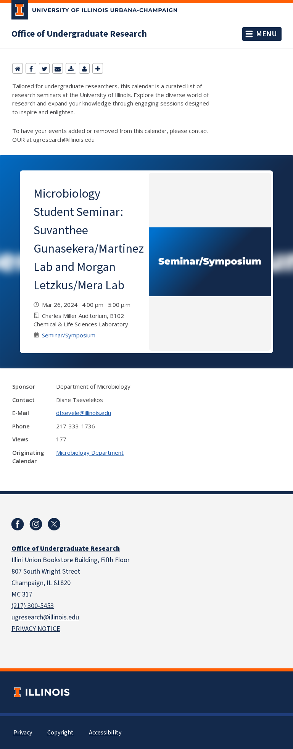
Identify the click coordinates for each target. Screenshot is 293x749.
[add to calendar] (71, 68)
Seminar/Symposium (68, 335)
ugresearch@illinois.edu (45, 617)
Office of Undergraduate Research (79, 34)
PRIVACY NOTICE (35, 629)
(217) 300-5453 (32, 606)
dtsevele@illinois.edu (83, 413)
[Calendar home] (17, 68)
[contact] (84, 68)
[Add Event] (97, 68)
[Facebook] (31, 68)
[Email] (57, 68)
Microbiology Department (90, 452)
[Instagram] (35, 524)
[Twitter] (44, 68)
